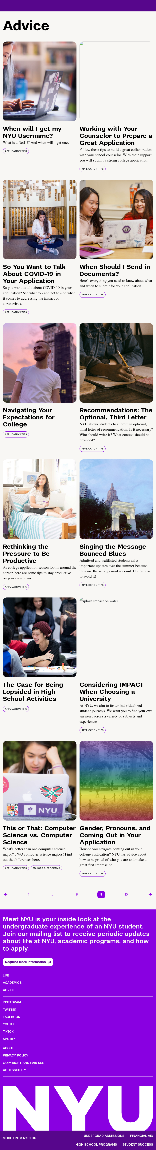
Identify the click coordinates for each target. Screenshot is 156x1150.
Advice (9, 990)
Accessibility (14, 1070)
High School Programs (96, 1144)
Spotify (9, 1039)
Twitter (9, 1010)
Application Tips (16, 151)
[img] (39, 81)
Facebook (11, 1017)
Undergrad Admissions (104, 1135)
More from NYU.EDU (19, 1138)
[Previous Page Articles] (6, 894)
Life (6, 975)
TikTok (8, 1032)
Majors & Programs (46, 868)
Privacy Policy (15, 1055)
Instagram (12, 1002)
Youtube (10, 1024)
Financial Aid (141, 1135)
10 (126, 894)
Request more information (25, 962)
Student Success (138, 1144)
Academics (12, 983)
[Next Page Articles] (150, 894)
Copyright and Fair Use (23, 1063)
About (8, 1048)
